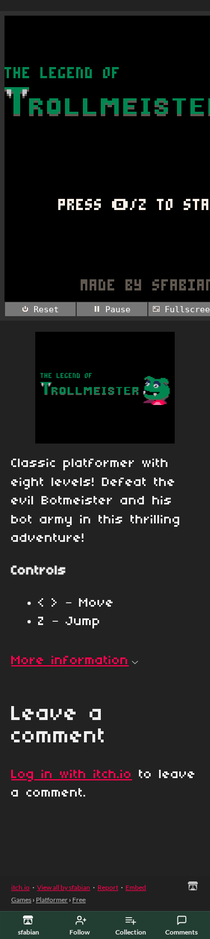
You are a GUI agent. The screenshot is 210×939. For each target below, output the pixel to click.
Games (21, 899)
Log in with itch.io (71, 774)
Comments (181, 932)
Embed (135, 887)
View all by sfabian (63, 887)
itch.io (20, 887)
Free (79, 899)
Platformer (52, 899)
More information (70, 661)
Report (107, 887)
